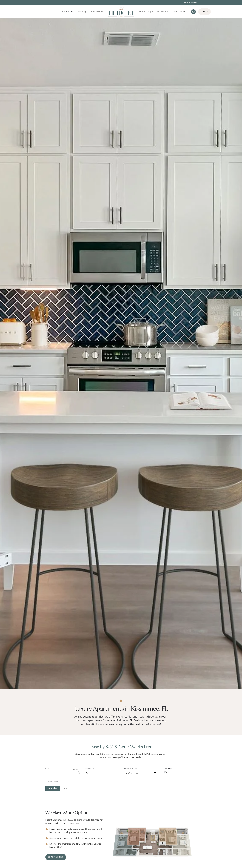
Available (168, 769)
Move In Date (130, 769)
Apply (204, 11)
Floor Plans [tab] (52, 788)
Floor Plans (67, 11)
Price (48, 769)
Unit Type (89, 769)
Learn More (55, 857)
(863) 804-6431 (190, 2)
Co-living (81, 11)
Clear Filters (52, 782)
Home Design (146, 11)
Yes (166, 772)
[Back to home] (121, 11)
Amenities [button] (95, 11)
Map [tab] (66, 788)
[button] (220, 11)
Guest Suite (179, 11)
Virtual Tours (163, 11)
